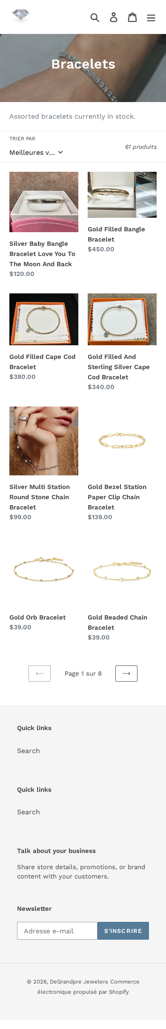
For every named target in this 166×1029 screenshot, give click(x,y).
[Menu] (151, 16)
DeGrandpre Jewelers (79, 981)
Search (28, 751)
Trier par (22, 139)
